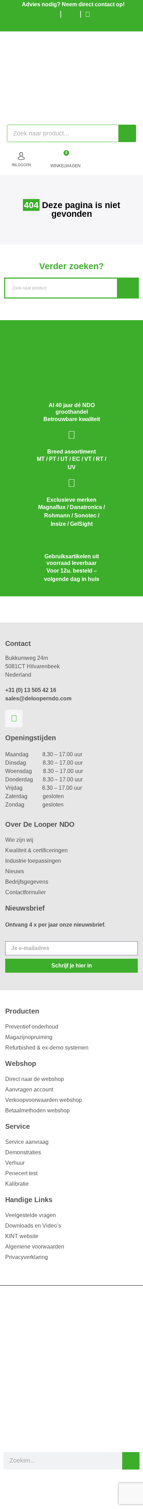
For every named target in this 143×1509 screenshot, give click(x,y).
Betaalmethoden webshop (37, 1110)
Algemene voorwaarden (34, 1247)
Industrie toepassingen (33, 861)
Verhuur (15, 1163)
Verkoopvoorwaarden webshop (43, 1100)
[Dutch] (62, 24)
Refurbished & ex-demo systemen (47, 1048)
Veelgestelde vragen (30, 1215)
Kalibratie (17, 1184)
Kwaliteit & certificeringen (36, 850)
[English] (73, 24)
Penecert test (21, 1173)
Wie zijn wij (19, 840)
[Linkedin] (14, 718)
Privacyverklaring (26, 1257)
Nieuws (14, 871)
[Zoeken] (127, 133)
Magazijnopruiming (28, 1037)
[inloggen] (21, 156)
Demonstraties (23, 1152)
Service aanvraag (27, 1142)
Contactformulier (25, 892)
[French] (83, 24)
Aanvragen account (29, 1089)
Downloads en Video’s (33, 1226)
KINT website (22, 1236)
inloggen (21, 165)
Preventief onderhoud (31, 1027)
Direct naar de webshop (34, 1079)
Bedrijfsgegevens (26, 882)
